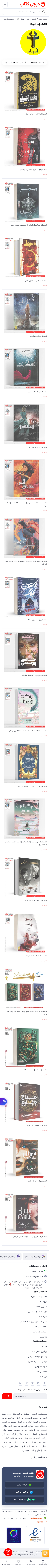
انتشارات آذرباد (9, 19)
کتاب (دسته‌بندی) (39, 1296)
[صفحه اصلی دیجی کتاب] (30, 4)
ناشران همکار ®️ (23, 19)
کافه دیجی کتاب (40, 1326)
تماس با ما (42, 1371)
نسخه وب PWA (20, 1499)
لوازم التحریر (42, 1316)
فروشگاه (43, 1301)
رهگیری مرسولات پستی (37, 1356)
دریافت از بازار (22, 1484)
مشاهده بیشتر (38, 1457)
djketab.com (42, 1522)
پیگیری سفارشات (39, 1351)
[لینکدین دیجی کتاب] (20, 1383)
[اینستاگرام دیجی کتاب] (38, 1383)
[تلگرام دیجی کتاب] (26, 1383)
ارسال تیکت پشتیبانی (37, 1361)
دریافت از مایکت (22, 1492)
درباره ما (43, 1376)
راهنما (44, 1346)
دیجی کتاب (43, 19)
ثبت (7, 1396)
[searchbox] (24, 11)
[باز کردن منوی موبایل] (5, 4)
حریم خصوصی (41, 1366)
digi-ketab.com (36, 1518)
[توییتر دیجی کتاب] (32, 1383)
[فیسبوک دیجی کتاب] (44, 1383)
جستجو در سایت (40, 1332)
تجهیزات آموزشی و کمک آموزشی (33, 1321)
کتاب (34, 19)
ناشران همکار (41, 1306)
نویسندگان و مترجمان (37, 1311)
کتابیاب (43, 1337)
